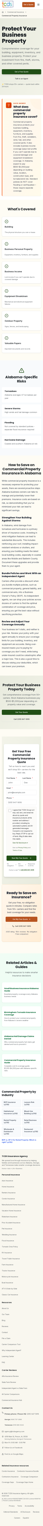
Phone (10, 798)
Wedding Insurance (9, 1235)
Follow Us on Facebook (13, 1448)
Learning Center (8, 1356)
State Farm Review (9, 1382)
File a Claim (6, 1338)
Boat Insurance (7, 1283)
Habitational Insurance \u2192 (11, 1112)
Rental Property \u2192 (10, 1121)
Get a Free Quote (21, 72)
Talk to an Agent (21, 79)
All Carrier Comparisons (10, 1394)
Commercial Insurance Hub (12, 1400)
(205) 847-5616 (33, 1414)
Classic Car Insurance (10, 1295)
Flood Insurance (8, 1241)
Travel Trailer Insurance (11, 1259)
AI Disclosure (25, 1512)
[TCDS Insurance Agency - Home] (7, 5)
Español (26, 1518)
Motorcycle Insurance (10, 1277)
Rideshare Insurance (9, 1217)
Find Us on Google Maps (14, 1454)
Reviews (5, 1326)
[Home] (2, 12)
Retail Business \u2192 (30, 1121)
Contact (5, 1332)
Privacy (12, 1506)
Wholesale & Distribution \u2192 (9, 1131)
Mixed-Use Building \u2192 (30, 1112)
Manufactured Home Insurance (13, 1205)
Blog (3, 1320)
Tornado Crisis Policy (10, 1247)
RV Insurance (7, 1253)
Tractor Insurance (8, 1271)
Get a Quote (28, 5)
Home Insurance (8, 1187)
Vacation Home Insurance (11, 1211)
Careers (17, 1518)
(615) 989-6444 (18, 1425)
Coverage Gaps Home (24, 1482)
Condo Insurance (8, 1199)
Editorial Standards (11, 1512)
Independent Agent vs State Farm (14, 1388)
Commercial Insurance (15, 12)
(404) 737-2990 (16, 1419)
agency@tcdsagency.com (14, 1431)
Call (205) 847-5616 (21, 719)
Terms (19, 1506)
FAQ (3, 1362)
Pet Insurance (7, 1229)
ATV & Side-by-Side (9, 1289)
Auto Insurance (7, 1181)
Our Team (5, 1314)
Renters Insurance (8, 1193)
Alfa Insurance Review (10, 1376)
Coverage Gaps (8, 1482)
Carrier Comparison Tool (11, 1344)
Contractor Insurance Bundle (28, 1471)
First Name (12, 778)
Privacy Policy (23, 847)
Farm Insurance (7, 1265)
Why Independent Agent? (11, 1350)
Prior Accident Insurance (11, 1223)
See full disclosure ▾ (20, 843)
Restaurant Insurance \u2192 (31, 1130)
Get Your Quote (21, 712)
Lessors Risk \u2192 (29, 1103)
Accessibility (29, 1506)
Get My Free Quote (20, 919)
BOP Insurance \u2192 (10, 1103)
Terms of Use (17, 850)
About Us (5, 1308)
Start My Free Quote (20, 858)
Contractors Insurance (10, 1477)
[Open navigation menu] (38, 4)
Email (10, 788)
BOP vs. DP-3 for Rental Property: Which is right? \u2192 (19, 1141)
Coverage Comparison (29, 1477)
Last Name (27, 778)
